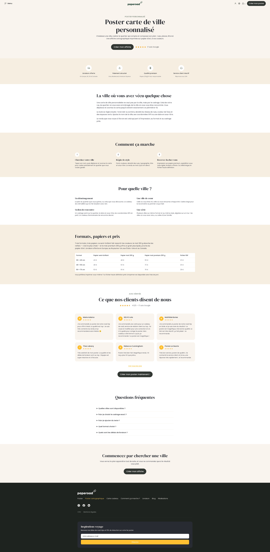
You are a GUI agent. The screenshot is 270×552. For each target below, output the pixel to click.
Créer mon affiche (122, 47)
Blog (154, 498)
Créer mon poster (256, 3)
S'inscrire (135, 542)
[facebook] (84, 505)
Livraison (145, 498)
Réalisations (163, 498)
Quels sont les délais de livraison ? (113, 432)
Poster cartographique (94, 498)
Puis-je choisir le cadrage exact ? (112, 414)
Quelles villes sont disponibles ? (111, 408)
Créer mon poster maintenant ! (135, 374)
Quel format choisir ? (107, 426)
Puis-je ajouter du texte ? (109, 420)
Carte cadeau (112, 498)
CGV (79, 512)
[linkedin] (89, 505)
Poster (80, 498)
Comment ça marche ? (130, 498)
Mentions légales (89, 512)
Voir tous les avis (135, 366)
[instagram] (79, 505)
